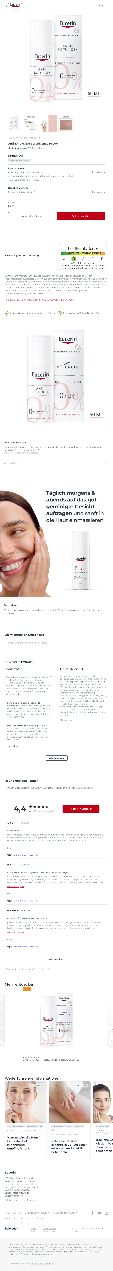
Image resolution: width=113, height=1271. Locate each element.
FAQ (7, 1212)
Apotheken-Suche (32, 216)
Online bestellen (81, 216)
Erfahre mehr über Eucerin (20, 1200)
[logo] (16, 5)
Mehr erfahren (98, 192)
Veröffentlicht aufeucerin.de (25, 855)
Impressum (11, 1218)
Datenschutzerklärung (32, 1218)
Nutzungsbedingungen (64, 1212)
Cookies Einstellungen (37, 1212)
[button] (56, 463)
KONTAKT (17, 1212)
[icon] (92, 1213)
